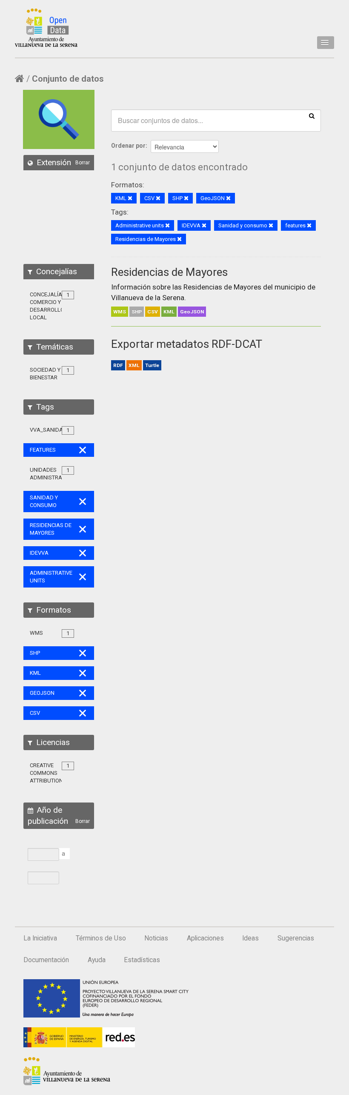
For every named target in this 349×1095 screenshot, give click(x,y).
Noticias (156, 938)
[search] (312, 115)
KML (168, 312)
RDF (118, 365)
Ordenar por (128, 145)
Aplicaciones (205, 938)
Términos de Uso (101, 938)
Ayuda (97, 960)
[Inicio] (46, 28)
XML (134, 365)
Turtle (152, 365)
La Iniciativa (40, 938)
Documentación (46, 960)
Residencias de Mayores (169, 272)
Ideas (250, 938)
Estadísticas (142, 960)
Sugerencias (295, 938)
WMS (119, 312)
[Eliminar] (130, 198)
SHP (137, 312)
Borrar (82, 163)
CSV (152, 312)
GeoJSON (192, 312)
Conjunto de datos (68, 79)
